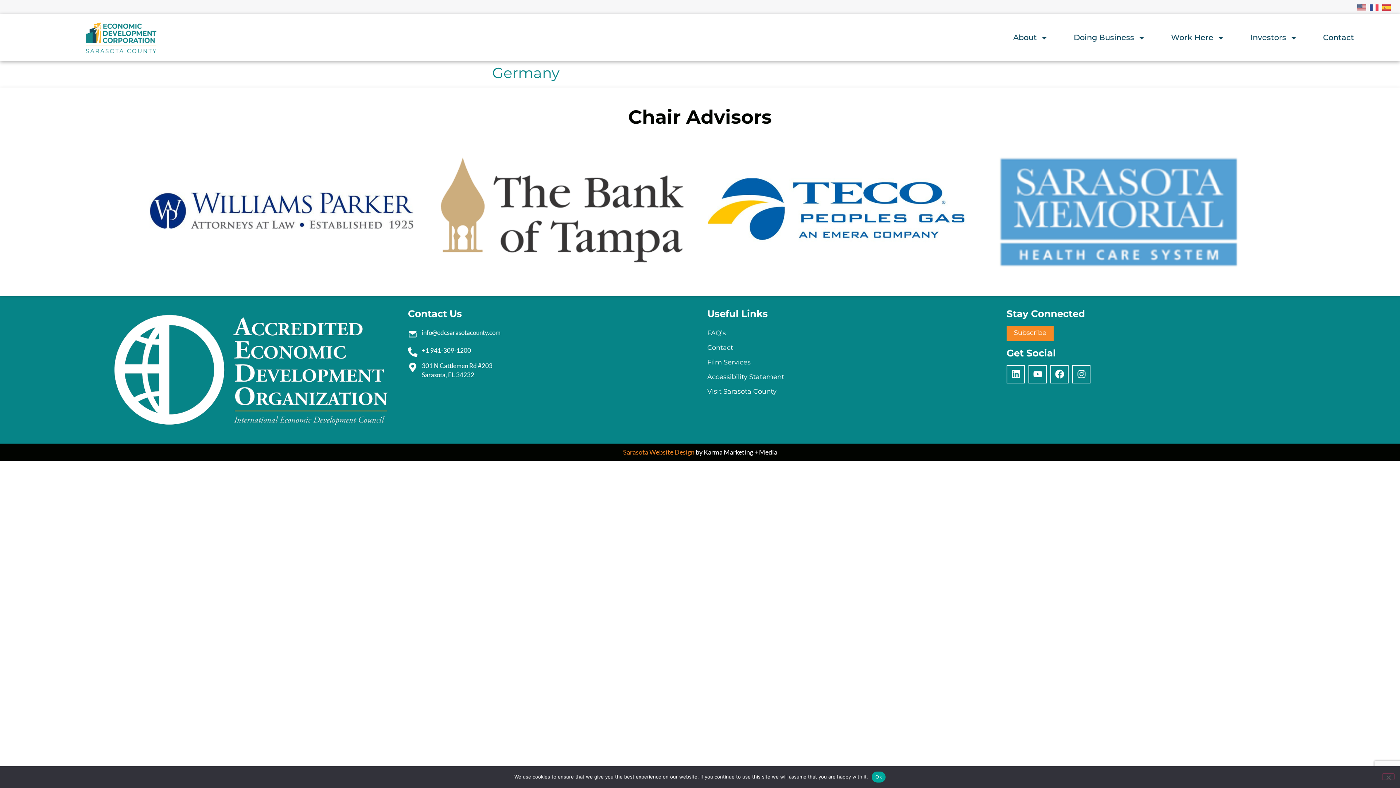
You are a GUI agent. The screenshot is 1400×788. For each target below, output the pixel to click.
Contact (1338, 37)
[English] (1362, 7)
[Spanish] (1387, 7)
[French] (1374, 7)
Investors (1268, 37)
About (1025, 37)
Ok (878, 777)
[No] (1388, 776)
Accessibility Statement (745, 377)
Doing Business (1104, 37)
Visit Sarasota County (742, 391)
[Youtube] (1037, 374)
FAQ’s (716, 333)
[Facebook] (1059, 374)
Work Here (1192, 37)
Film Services (729, 362)
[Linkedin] (1016, 374)
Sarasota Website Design (659, 452)
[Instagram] (1081, 374)
